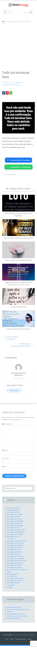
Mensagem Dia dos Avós (15, 581)
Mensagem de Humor (14, 550)
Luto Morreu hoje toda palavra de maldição (18, 214)
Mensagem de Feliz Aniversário (13, 538)
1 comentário (18, 82)
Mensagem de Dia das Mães (16, 530)
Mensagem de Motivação (15, 559)
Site (5, 467)
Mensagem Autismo (13, 508)
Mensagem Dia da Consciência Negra (17, 571)
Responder (14, 390)
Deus (14, 174)
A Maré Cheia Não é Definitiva (18, 329)
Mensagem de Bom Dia (14, 523)
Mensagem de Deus (13, 528)
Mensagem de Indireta (14, 552)
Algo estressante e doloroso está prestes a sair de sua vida (18, 283)
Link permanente (19, 378)
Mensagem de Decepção (15, 525)
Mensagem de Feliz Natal (15, 543)
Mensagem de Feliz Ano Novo (17, 541)
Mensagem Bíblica (13, 510)
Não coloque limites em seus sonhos (18, 238)
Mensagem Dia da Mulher (15, 578)
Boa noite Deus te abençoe (16, 614)
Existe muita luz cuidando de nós (18, 260)
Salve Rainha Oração (14, 607)
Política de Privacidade (20, 639)
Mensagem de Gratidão (15, 547)
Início (6, 639)
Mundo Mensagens (7, 635)
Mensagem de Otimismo (12, 85)
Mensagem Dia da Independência (13, 575)
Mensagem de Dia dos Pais (16, 532)
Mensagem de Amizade (14, 514)
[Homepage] (18, 5)
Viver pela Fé (12, 338)
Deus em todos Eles (19, 307)
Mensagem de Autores (14, 519)
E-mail (6, 458)
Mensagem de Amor (13, 517)
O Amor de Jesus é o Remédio (20, 345)
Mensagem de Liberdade (15, 556)
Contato (30, 639)
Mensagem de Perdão (14, 565)
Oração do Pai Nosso (14, 618)
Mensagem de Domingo (15, 534)
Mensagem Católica (13, 512)
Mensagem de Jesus (13, 554)
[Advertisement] (18, 44)
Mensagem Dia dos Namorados (13, 584)
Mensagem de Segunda (14, 567)
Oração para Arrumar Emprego (17, 616)
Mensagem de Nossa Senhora (17, 561)
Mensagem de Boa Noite (15, 521)
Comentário (8, 424)
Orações (10, 587)
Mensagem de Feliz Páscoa (16, 545)
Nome (6, 450)
